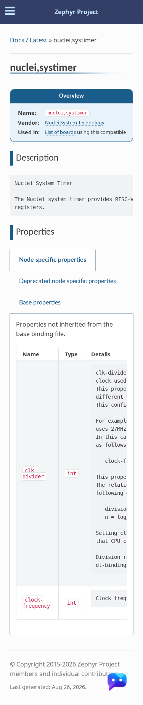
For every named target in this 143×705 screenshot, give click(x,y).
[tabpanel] (71, 474)
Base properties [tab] (40, 302)
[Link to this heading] (81, 69)
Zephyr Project (76, 12)
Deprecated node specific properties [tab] (67, 281)
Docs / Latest (28, 40)
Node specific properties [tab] (52, 260)
